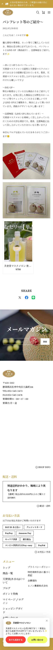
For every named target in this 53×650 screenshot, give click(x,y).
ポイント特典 (10, 593)
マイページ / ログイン (13, 601)
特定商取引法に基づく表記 (39, 574)
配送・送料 (45, 506)
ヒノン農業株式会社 (38, 585)
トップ (6, 567)
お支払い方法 (44, 552)
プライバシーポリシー (39, 567)
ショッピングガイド (13, 610)
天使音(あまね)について (14, 580)
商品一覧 (8, 573)
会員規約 (32, 580)
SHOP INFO (44, 467)
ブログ (6, 588)
